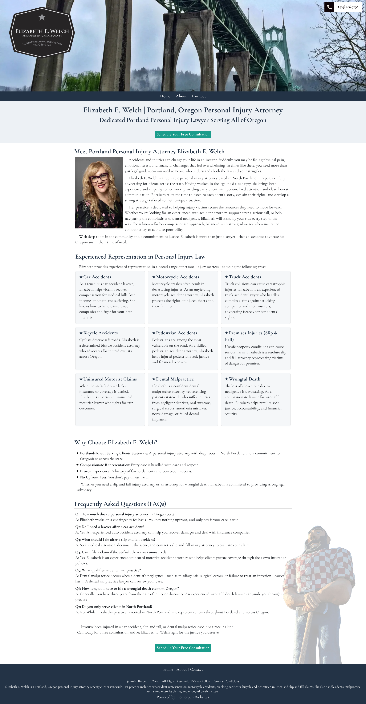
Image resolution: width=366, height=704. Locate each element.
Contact (199, 96)
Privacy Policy (200, 681)
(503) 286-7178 (348, 7)
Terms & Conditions (226, 681)
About (181, 96)
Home (165, 96)
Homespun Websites (193, 696)
